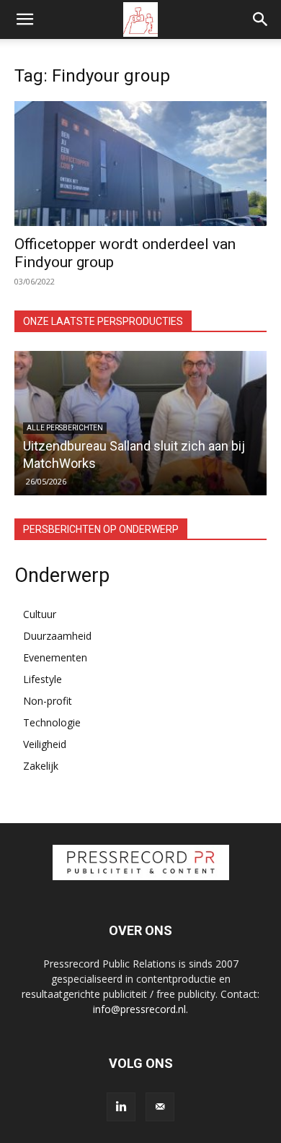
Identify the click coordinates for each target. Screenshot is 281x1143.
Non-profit (47, 701)
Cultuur (39, 614)
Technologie (52, 722)
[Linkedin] (121, 1106)
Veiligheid (44, 744)
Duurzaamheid (57, 636)
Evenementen (55, 657)
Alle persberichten (65, 428)
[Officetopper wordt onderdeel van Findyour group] (140, 163)
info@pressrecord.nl (139, 1009)
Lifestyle (42, 679)
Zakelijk (40, 766)
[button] (24, 19)
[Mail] (160, 1106)
